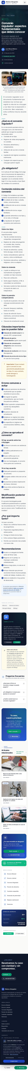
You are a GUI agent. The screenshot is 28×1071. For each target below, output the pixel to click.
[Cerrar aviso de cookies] (24, 1040)
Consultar (17, 642)
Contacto (5, 974)
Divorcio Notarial (6, 1005)
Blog (8, 15)
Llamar (8, 1067)
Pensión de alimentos (7, 1012)
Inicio (4, 15)
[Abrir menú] (24, 2)
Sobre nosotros (6, 1023)
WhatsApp (15, 736)
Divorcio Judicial (6, 1007)
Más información (14, 1054)
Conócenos (8, 642)
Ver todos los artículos (20, 752)
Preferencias (21, 1057)
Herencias (4, 1016)
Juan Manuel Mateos (11, 49)
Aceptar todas (14, 1061)
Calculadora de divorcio (8, 1030)
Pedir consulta (13, 731)
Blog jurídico (5, 1026)
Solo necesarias (10, 1057)
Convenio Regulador (7, 1009)
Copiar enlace (20, 933)
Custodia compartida (7, 1014)
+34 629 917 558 (15, 855)
